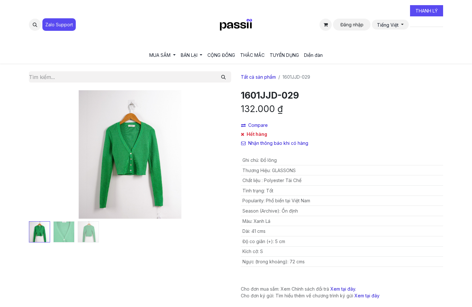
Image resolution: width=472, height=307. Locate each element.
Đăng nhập (351, 24)
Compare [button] (258, 125)
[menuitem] (162, 55)
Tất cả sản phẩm (258, 77)
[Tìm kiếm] (223, 77)
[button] (35, 25)
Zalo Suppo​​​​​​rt (59, 24)
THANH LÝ (426, 10)
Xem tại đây (367, 295)
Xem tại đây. (343, 289)
